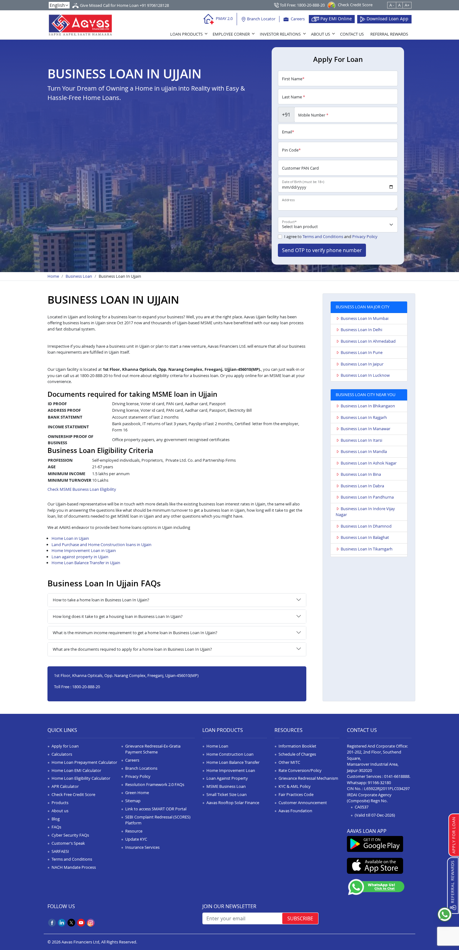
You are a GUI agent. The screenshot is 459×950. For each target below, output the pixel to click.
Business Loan (79, 276)
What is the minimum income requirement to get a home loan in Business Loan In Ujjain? (135, 632)
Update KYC (136, 839)
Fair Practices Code (296, 794)
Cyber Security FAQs (70, 835)
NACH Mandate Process (74, 867)
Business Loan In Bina (361, 474)
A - (391, 5)
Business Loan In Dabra (362, 486)
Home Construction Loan (230, 754)
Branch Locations (141, 768)
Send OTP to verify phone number (322, 250)
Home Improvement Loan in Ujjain (84, 550)
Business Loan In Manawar (365, 428)
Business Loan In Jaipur (362, 364)
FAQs (56, 827)
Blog (56, 819)
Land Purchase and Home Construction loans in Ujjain (101, 544)
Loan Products (186, 34)
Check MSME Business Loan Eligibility (81, 489)
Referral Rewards (389, 34)
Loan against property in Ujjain (80, 557)
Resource (133, 831)
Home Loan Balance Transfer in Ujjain (86, 562)
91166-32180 (379, 782)
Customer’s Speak (68, 843)
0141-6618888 (396, 776)
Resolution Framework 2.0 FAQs (154, 784)
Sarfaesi (60, 851)
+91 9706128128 (154, 5)
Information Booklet (297, 746)
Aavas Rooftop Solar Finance (232, 802)
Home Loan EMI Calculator (76, 770)
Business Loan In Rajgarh (364, 417)
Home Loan (217, 746)
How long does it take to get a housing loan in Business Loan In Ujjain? (118, 616)
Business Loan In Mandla (364, 451)
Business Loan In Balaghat (365, 537)
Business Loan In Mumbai (364, 318)
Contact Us (352, 34)
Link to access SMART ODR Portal (155, 809)
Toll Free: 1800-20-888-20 (302, 5)
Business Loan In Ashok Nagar (369, 463)
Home (53, 276)
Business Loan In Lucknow (365, 375)
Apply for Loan (65, 746)
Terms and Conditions (323, 236)
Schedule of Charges (297, 754)
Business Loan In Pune (362, 352)
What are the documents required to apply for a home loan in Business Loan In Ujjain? (132, 649)
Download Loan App (386, 19)
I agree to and (331, 236)
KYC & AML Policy (295, 786)
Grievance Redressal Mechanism (308, 778)
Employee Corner (231, 34)
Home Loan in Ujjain (70, 538)
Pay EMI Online (335, 19)
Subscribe (300, 918)
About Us (320, 34)
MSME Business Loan (226, 786)
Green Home (137, 792)
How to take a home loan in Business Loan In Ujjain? (101, 600)
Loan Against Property (227, 778)
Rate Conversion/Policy (300, 770)
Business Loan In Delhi (361, 329)
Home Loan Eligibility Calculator (81, 778)
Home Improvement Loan (230, 770)
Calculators (62, 754)
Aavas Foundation (295, 810)
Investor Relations (280, 34)
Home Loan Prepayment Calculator (84, 762)
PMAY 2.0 (224, 18)
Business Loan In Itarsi (361, 440)
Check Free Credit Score (73, 794)
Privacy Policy (365, 236)
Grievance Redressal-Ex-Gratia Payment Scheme (152, 749)
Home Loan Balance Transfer (232, 762)
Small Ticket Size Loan (226, 794)
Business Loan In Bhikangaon (368, 406)
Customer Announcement (303, 802)
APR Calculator (65, 786)
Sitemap (133, 800)
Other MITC (289, 762)
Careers (297, 19)
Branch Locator (260, 19)
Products (60, 802)
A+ (407, 5)
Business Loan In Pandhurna (367, 497)
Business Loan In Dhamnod (366, 526)
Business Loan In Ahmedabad (368, 341)
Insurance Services (142, 847)
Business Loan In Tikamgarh (366, 549)
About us (60, 810)
